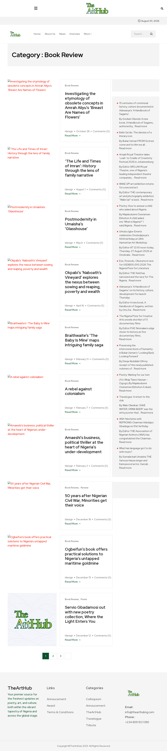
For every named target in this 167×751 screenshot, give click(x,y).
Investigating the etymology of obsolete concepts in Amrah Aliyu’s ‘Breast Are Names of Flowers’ (84, 105)
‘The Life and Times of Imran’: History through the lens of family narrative (83, 168)
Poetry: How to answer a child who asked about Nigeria (135, 207)
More (87, 34)
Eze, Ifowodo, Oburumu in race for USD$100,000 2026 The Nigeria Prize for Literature (136, 264)
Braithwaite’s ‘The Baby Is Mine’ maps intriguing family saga (84, 340)
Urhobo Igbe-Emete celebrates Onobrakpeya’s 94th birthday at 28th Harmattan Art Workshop (134, 237)
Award (51, 705)
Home (37, 34)
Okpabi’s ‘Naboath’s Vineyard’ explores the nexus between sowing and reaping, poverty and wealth (83, 282)
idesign (69, 131)
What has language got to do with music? (135, 450)
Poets (84, 599)
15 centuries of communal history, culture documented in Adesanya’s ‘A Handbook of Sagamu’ (136, 109)
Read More (71, 135)
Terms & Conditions (60, 712)
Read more (141, 126)
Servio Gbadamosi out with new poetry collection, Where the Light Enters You (85, 614)
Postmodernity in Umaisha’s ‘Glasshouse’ (80, 224)
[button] (35, 8)
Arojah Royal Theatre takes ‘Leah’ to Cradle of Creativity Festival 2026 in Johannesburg (136, 158)
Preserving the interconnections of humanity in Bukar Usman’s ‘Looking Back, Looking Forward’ (136, 351)
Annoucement (56, 699)
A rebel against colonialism (78, 391)
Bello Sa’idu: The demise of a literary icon (135, 134)
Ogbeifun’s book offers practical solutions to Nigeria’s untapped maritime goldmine (86, 556)
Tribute (91, 725)
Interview (75, 34)
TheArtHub (93, 712)
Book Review (72, 85)
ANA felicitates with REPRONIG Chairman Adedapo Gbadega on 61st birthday (136, 422)
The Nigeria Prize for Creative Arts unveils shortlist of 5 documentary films (135, 319)
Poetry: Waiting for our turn (134, 374)
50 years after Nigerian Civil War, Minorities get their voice (86, 500)
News (62, 34)
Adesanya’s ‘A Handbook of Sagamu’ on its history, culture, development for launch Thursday (136, 292)
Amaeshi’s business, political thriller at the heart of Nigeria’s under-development (84, 444)
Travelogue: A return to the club (134, 398)
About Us (50, 34)
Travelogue (93, 718)
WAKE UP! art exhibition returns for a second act (136, 185)
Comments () (101, 131)
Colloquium (93, 699)
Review (84, 487)
